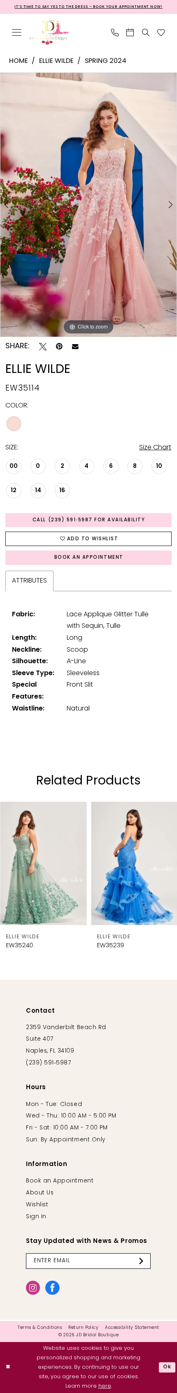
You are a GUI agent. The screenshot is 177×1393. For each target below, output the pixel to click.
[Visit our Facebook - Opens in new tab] (52, 1288)
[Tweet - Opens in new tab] (43, 346)
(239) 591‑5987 (48, 1063)
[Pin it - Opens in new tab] (59, 346)
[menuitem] (17, 32)
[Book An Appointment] (130, 33)
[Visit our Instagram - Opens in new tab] (33, 1288)
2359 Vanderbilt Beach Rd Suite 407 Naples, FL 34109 (66, 1039)
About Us (40, 1193)
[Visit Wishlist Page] (161, 33)
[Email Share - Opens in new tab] (75, 346)
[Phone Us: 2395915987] (115, 33)
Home (18, 61)
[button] (17, 32)
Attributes (29, 581)
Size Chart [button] (155, 447)
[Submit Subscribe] (142, 1261)
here (104, 1386)
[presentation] (43, 864)
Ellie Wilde (56, 61)
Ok (167, 1367)
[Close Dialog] (8, 1367)
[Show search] (146, 33)
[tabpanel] (88, 205)
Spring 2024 (105, 61)
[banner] (50, 32)
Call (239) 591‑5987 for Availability (89, 520)
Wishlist (37, 1205)
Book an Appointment (88, 557)
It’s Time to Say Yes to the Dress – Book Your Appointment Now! (88, 7)
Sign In (36, 1216)
